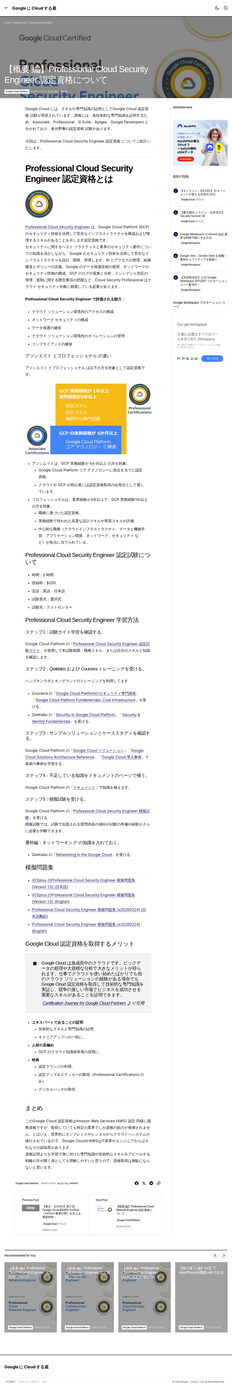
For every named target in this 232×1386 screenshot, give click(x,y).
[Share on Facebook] (136, 1183)
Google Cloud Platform (41, 22)
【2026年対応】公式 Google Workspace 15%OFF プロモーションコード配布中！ (203, 281)
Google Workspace (190, 242)
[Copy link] (158, 1183)
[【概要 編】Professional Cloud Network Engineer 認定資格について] (125, 1215)
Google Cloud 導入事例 (121, 757)
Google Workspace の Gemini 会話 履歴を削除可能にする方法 (203, 236)
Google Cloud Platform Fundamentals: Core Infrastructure (85, 700)
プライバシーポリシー (29, 1381)
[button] (6, 8)
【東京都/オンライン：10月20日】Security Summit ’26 (202, 214)
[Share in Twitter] (144, 1183)
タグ (45, 1381)
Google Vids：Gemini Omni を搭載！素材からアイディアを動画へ (203, 257)
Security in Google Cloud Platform (85, 715)
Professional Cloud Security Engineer (57, 227)
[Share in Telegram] (151, 1183)
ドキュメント (84, 787)
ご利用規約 (9, 1381)
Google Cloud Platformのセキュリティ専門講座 (96, 693)
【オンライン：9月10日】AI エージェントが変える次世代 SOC (203, 192)
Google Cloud (20, 22)
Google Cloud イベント (54, 1223)
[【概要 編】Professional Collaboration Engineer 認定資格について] (87, 1297)
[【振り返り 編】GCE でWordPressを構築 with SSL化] (201, 1297)
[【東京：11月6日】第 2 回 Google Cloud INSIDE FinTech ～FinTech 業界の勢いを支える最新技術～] (51, 1215)
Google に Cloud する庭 (34, 8)
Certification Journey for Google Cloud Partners (84, 1003)
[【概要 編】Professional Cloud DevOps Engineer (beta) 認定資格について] (144, 1297)
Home (7, 22)
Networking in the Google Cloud (84, 854)
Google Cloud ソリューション (98, 750)
